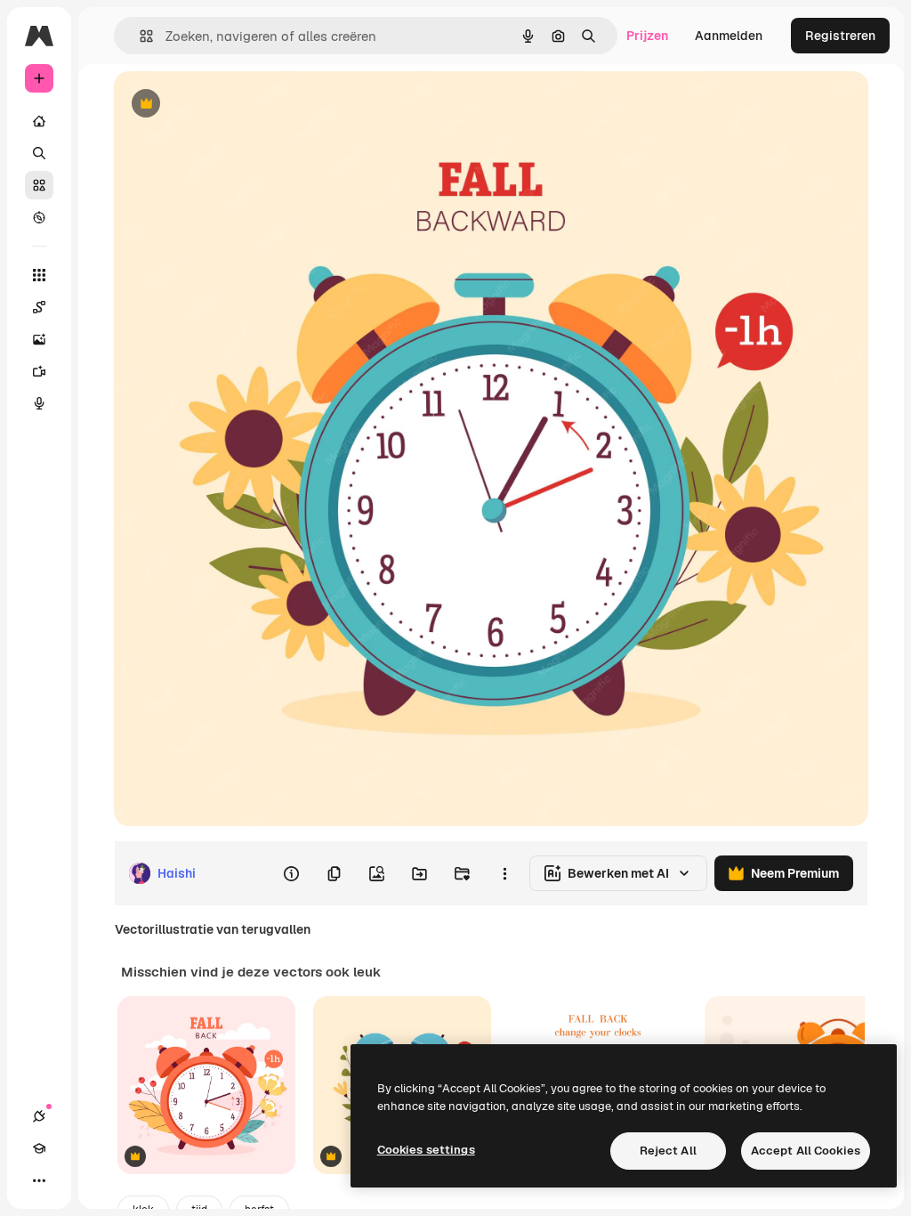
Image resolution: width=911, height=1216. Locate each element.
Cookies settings (426, 1149)
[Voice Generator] (39, 403)
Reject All (668, 1150)
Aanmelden (728, 36)
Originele (231, 104)
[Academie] (39, 1148)
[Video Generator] (39, 371)
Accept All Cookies (805, 1150)
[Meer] (39, 1180)
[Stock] (39, 185)
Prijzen (647, 36)
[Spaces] (39, 307)
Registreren (840, 36)
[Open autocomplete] (139, 36)
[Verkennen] (39, 217)
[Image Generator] (39, 339)
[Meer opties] (504, 873)
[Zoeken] (39, 153)
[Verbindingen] (39, 1116)
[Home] (39, 121)
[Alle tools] (39, 275)
